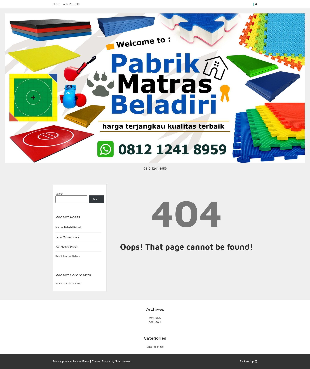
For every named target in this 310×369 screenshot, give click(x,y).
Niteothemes (122, 361)
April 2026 (155, 321)
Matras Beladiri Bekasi (68, 227)
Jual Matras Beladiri (66, 246)
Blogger (106, 361)
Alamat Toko (71, 3)
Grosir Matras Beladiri (67, 237)
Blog (56, 3)
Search (59, 193)
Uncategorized (155, 346)
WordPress (83, 361)
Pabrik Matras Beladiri (68, 256)
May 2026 (155, 317)
